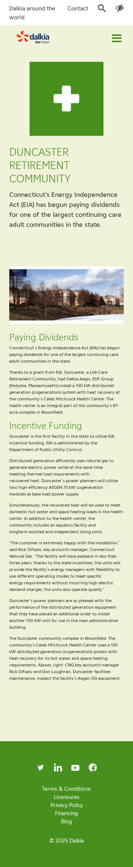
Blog (66, 821)
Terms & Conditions (66, 788)
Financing (66, 813)
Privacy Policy (67, 805)
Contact (78, 8)
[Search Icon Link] (102, 10)
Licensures (66, 796)
